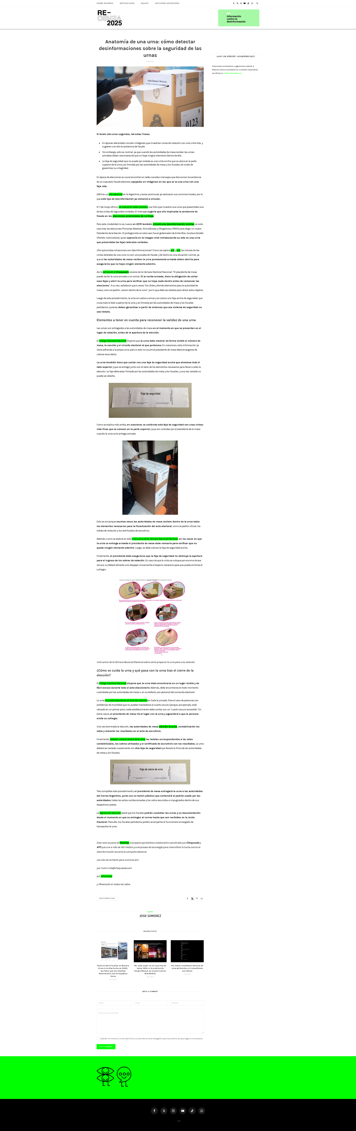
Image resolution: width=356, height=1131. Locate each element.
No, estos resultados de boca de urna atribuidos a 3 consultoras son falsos (187, 968)
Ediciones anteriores (167, 3)
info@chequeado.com (232, 73)
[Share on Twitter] (192, 898)
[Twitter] (163, 1110)
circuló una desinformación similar (173, 224)
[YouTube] (182, 1110)
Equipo (145, 3)
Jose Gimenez (150, 916)
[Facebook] (154, 1110)
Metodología (127, 3)
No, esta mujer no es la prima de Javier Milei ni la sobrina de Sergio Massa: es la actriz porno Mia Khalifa (150, 969)
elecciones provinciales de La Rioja (133, 216)
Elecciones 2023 (107, 898)
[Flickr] (201, 1110)
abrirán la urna (168, 726)
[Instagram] (173, 1110)
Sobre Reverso (105, 3)
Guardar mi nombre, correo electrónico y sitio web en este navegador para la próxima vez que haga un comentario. (151, 1038)
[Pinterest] (197, 898)
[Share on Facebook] (187, 898)
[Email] (202, 898)
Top (179, 1121)
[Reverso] (178, 17)
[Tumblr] (248, 3)
